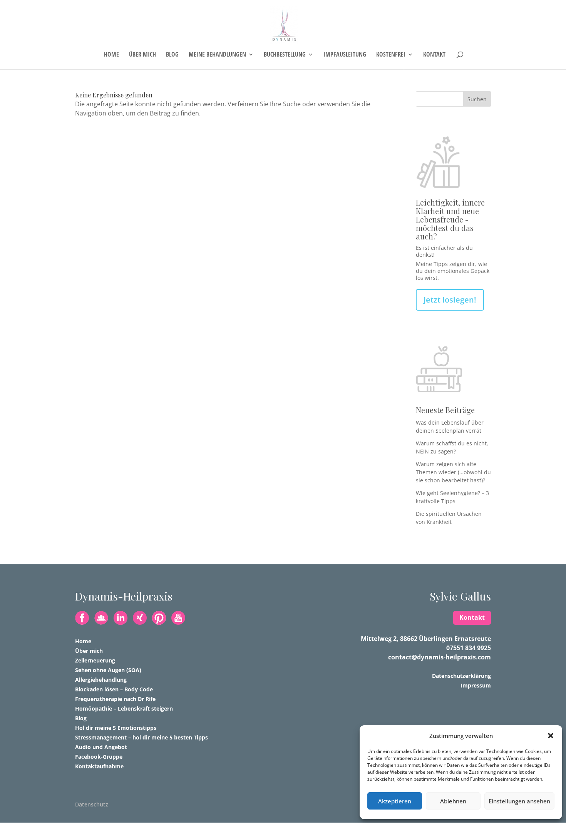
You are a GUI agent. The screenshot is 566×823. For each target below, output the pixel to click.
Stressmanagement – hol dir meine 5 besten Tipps (141, 737)
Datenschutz (91, 804)
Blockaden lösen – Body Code (114, 689)
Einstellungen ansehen (519, 801)
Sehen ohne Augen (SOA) (108, 670)
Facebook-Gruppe (98, 756)
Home (111, 55)
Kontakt (434, 55)
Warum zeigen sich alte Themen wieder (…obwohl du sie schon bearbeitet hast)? (453, 472)
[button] (550, 735)
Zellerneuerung (95, 660)
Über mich (142, 55)
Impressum (476, 685)
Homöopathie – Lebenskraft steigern (124, 708)
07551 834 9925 (468, 648)
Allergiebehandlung (101, 679)
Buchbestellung (285, 55)
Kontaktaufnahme (99, 766)
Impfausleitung (344, 55)
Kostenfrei (390, 55)
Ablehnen (453, 801)
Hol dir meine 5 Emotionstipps (115, 727)
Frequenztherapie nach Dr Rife (115, 699)
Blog (172, 55)
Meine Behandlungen (217, 55)
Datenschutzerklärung (461, 675)
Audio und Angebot (101, 747)
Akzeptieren (394, 801)
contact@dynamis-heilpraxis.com (439, 657)
